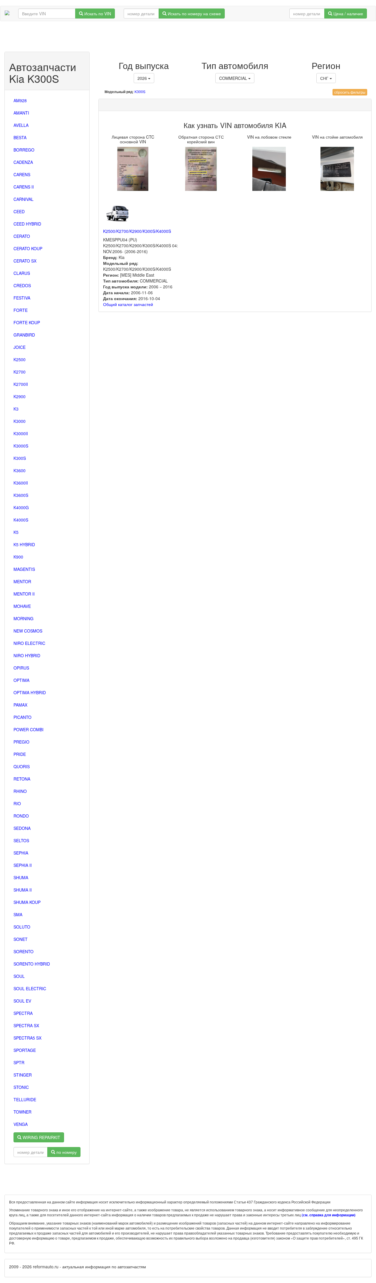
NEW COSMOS (28, 631)
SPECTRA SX (26, 1025)
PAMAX (20, 705)
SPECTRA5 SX (27, 1038)
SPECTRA (23, 1013)
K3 (16, 409)
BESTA (20, 137)
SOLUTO (22, 927)
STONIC (21, 1087)
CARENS (22, 174)
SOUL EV (22, 1001)
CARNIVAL (23, 199)
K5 (16, 532)
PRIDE (20, 754)
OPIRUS (21, 668)
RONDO (21, 816)
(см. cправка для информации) (328, 1215)
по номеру (66, 1152)
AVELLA (21, 125)
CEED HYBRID (27, 224)
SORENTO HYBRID (32, 964)
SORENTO (23, 951)
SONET (21, 939)
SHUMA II (23, 890)
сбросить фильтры (349, 92)
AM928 (20, 100)
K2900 (20, 396)
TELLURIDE (25, 1099)
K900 (18, 557)
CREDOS (22, 285)
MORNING (23, 618)
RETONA (22, 779)
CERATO (22, 236)
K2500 (20, 359)
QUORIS (22, 766)
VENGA (21, 1124)
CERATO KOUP (28, 248)
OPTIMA (21, 680)
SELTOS (21, 840)
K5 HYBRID (24, 544)
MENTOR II (24, 594)
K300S (20, 458)
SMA (18, 914)
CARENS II (24, 187)
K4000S (21, 520)
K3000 (20, 421)
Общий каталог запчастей (128, 304)
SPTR (19, 1062)
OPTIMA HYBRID (30, 692)
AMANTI (21, 113)
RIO (17, 803)
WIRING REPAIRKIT (40, 1137)
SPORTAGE (25, 1050)
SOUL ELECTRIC (30, 988)
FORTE (21, 310)
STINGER (23, 1075)
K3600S (21, 495)
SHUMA (21, 877)
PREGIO (21, 742)
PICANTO (22, 717)
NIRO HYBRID (27, 655)
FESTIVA (22, 298)
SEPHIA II (23, 865)
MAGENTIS (24, 569)
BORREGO (24, 150)
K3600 (20, 470)
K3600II (21, 483)
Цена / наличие (347, 13)
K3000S (21, 446)
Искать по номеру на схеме (194, 13)
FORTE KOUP (27, 322)
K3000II (21, 433)
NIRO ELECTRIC (29, 643)
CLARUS (22, 273)
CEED (19, 211)
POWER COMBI (28, 729)
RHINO (20, 791)
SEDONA (22, 828)
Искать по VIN (97, 13)
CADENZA (23, 162)
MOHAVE (22, 606)
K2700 (20, 372)
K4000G (21, 507)
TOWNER (22, 1112)
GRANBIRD (24, 335)
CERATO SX (25, 261)
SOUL (19, 976)
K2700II (21, 384)
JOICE (20, 347)
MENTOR (22, 581)
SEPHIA (21, 853)
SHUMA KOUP (27, 902)
